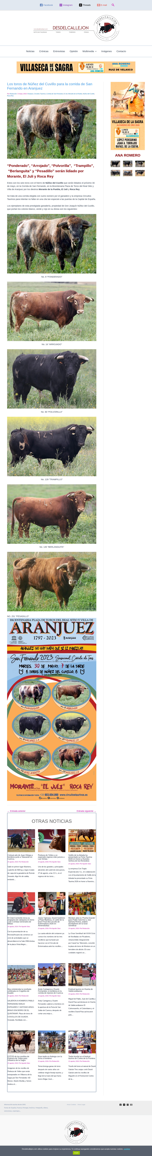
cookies (127, 1149)
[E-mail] (131, 1105)
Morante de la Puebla (75, 94)
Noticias (30, 51)
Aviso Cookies (71, 1104)
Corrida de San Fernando (54, 94)
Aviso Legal (81, 1104)
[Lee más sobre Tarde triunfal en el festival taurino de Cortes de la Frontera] (82, 1042)
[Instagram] (128, 1105)
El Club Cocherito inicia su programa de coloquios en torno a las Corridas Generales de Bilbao (20, 921)
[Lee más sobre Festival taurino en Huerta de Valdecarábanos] (82, 974)
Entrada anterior (16, 811)
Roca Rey (10, 96)
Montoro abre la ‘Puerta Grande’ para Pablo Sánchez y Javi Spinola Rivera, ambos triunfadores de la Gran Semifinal (81, 922)
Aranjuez (30, 94)
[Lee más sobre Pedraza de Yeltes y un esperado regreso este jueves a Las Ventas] (52, 840)
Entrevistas (59, 51)
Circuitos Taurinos (40, 94)
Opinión (74, 51)
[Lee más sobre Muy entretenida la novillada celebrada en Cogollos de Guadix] (21, 974)
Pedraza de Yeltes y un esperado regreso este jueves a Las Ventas (51, 857)
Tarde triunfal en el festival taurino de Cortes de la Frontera (81, 1057)
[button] (113, 5)
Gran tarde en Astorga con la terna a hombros (50, 1057)
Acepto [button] (76, 1153)
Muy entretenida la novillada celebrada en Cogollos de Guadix (19, 991)
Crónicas (43, 51)
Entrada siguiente (86, 811)
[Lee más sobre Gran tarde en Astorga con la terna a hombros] (52, 1042)
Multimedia (88, 51)
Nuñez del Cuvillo (88, 94)
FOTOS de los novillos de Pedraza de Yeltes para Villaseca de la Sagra (18, 1058)
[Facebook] (120, 1105)
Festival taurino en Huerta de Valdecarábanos (80, 990)
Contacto (121, 51)
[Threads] (124, 1105)
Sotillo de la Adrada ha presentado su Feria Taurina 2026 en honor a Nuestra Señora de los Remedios (80, 858)
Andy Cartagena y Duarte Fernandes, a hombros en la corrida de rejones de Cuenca (50, 991)
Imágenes (106, 51)
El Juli (66, 94)
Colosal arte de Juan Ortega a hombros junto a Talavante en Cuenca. (20, 857)
